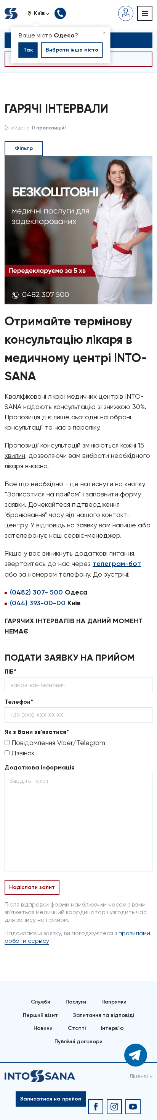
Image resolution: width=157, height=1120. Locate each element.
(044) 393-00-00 (38, 603)
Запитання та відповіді (103, 1015)
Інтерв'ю (112, 1028)
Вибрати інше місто (72, 50)
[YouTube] (133, 1106)
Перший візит (40, 1015)
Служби (40, 1002)
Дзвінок (22, 753)
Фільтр (24, 148)
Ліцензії (139, 1076)
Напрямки (114, 1002)
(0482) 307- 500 (36, 592)
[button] (41, 13)
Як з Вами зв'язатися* (37, 731)
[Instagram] (114, 1106)
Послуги (76, 1002)
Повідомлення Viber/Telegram (57, 743)
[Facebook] (95, 1106)
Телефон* (19, 701)
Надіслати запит (32, 887)
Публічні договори (78, 1041)
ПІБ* (10, 671)
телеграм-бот (117, 563)
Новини (43, 1028)
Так (28, 50)
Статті (77, 1028)
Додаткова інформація (40, 767)
